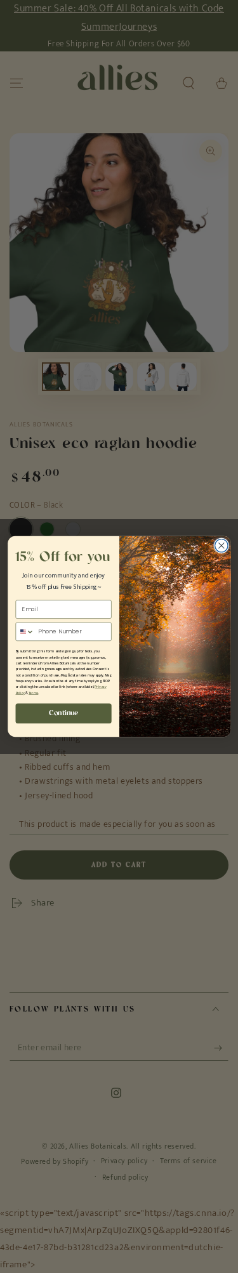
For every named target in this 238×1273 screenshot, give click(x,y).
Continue (63, 713)
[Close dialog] (221, 545)
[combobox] (25, 631)
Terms (33, 693)
